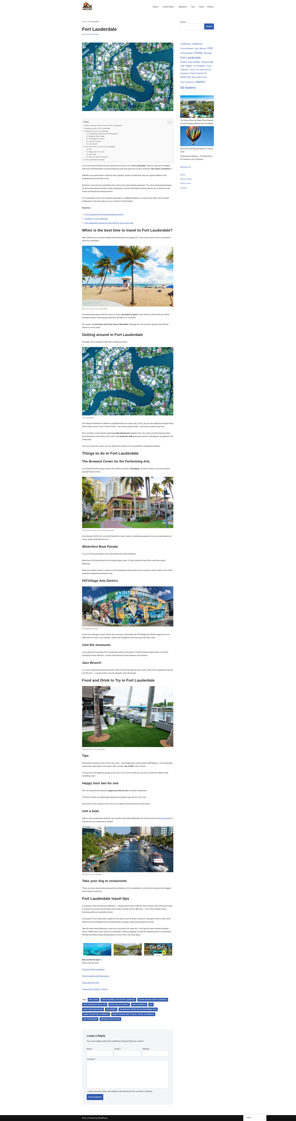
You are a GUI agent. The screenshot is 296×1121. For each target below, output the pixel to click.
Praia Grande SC (198, 73)
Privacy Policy (186, 179)
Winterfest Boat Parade (96, 136)
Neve (84, 1118)
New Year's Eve (199, 77)
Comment (91, 1059)
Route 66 (185, 77)
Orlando (184, 69)
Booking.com (185, 167)
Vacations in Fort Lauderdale (96, 219)
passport (184, 73)
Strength (207, 53)
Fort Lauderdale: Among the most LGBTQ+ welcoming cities (108, 223)
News (201, 7)
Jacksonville (207, 62)
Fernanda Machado (91, 34)
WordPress (102, 1118)
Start (84, 22)
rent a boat (92, 154)
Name (90, 1049)
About (182, 175)
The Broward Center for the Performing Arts (103, 134)
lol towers (188, 87)
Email (117, 1049)
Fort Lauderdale (139, 1004)
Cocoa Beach (187, 48)
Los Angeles (199, 66)
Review (210, 7)
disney (202, 48)
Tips (90, 149)
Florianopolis (186, 53)
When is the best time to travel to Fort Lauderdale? (103, 125)
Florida (198, 52)
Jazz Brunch (93, 144)
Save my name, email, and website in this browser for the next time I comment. (120, 1091)
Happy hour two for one (96, 152)
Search (183, 22)
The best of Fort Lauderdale (93, 969)
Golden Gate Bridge (190, 62)
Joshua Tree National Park (200, 70)
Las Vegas (186, 65)
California (185, 43)
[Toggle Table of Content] (168, 122)
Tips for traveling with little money (95, 976)
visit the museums (95, 141)
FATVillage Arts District (96, 139)
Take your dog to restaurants (98, 157)
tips (196, 48)
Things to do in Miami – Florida (94, 989)
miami (208, 66)
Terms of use (185, 183)
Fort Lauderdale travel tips (94, 160)
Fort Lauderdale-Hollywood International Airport (103, 214)
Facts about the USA (90, 983)
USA (210, 48)
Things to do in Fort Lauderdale (96, 131)
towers (200, 81)
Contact (183, 188)
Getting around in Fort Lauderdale (97, 128)
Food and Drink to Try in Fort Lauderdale (100, 147)
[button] (158, 6)
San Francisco (187, 82)
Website (146, 1049)
